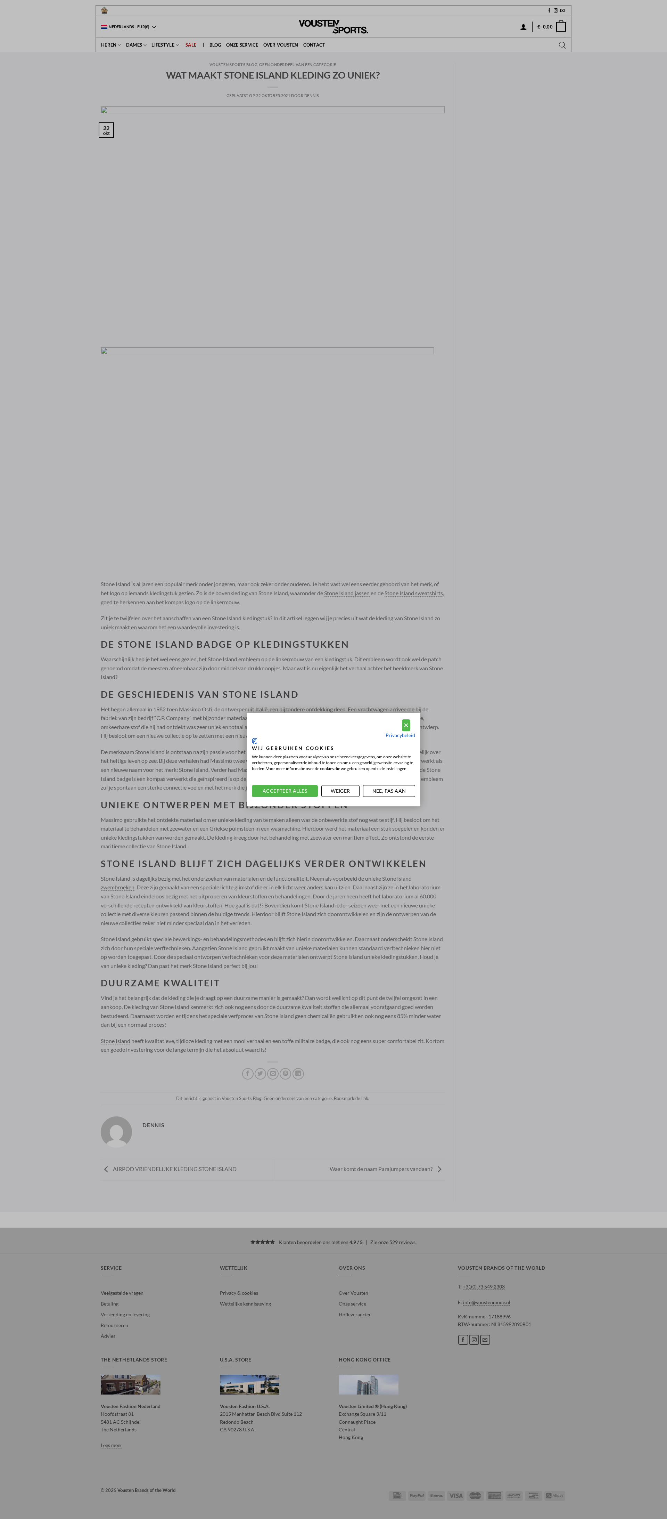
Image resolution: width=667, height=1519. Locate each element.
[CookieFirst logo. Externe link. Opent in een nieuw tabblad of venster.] (254, 741)
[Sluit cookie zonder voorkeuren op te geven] (406, 725)
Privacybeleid (400, 735)
